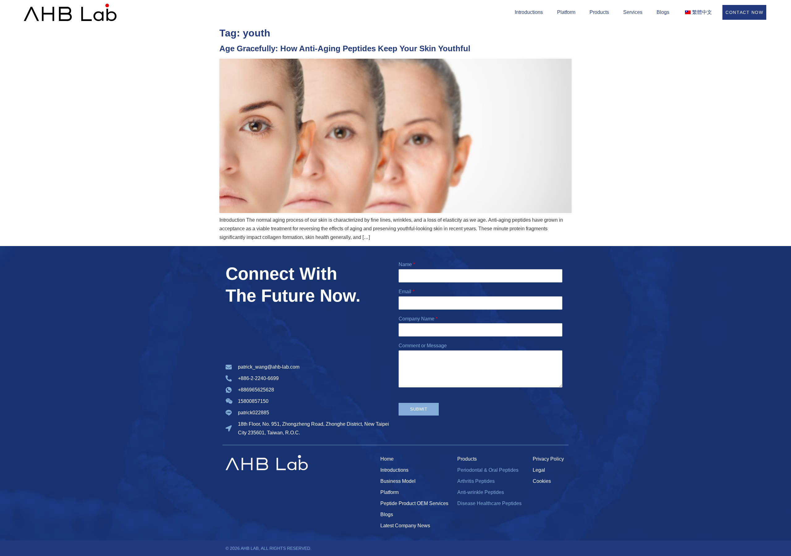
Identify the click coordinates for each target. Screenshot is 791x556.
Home (387, 459)
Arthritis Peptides (476, 481)
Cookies (542, 481)
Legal (539, 470)
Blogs (663, 12)
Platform (566, 12)
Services (632, 12)
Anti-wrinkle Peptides (480, 492)
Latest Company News (405, 525)
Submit (418, 409)
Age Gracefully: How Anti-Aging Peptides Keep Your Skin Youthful (344, 48)
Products (599, 12)
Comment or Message (423, 345)
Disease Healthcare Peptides (489, 503)
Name (407, 264)
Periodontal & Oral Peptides (487, 470)
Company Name (418, 318)
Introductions (529, 12)
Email (406, 291)
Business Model (398, 481)
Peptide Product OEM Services (414, 503)
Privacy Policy (548, 459)
